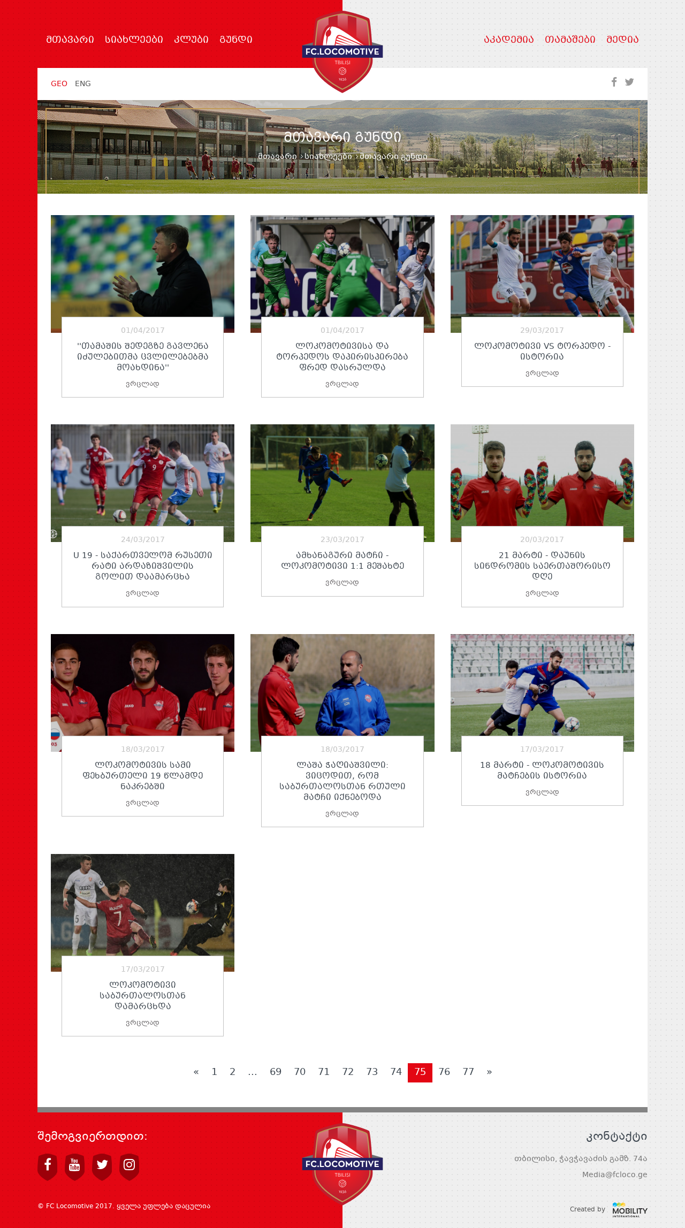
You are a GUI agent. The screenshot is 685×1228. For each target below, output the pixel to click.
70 (300, 1072)
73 (372, 1072)
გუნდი (236, 40)
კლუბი (191, 40)
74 (396, 1072)
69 (275, 1072)
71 (324, 1072)
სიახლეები (134, 40)
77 (468, 1072)
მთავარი (70, 40)
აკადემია (509, 40)
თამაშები (570, 40)
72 (348, 1072)
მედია (622, 40)
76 (444, 1072)
